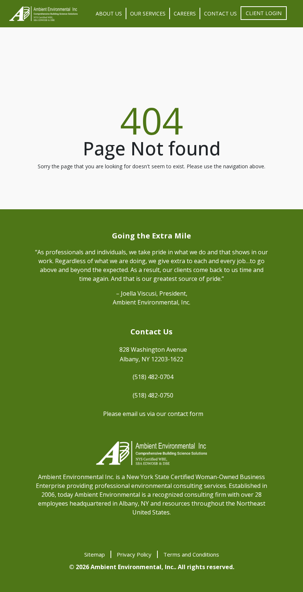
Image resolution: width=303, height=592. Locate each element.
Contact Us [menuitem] (220, 13)
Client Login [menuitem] (264, 13)
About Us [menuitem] (109, 13)
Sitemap (94, 554)
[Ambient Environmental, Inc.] (43, 13)
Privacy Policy (134, 554)
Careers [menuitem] (185, 13)
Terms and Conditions (191, 554)
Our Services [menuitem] (148, 13)
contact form (185, 414)
